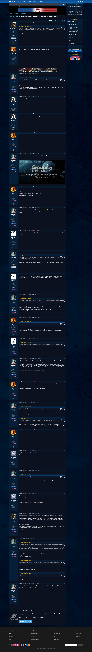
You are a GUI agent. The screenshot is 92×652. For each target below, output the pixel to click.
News (34, 1)
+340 (13, 35)
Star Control (33, 636)
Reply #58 (20, 186)
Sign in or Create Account (25, 621)
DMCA (50, 650)
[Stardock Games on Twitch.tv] (76, 57)
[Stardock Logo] (12, 1)
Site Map (53, 650)
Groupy (10, 639)
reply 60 (29, 255)
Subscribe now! (75, 51)
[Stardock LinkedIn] (77, 59)
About (55, 630)
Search (18, 6)
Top (64, 73)
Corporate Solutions (12, 632)
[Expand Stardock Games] (67, 21)
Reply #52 (20, 47)
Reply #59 (20, 207)
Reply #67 (20, 381)
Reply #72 (20, 493)
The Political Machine (34, 637)
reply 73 (30, 542)
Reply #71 (20, 470)
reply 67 (29, 406)
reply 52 (29, 77)
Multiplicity (11, 637)
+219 (13, 59)
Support (41, 1)
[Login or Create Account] (78, 1)
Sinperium (13, 53)
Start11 (10, 633)
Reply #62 (20, 274)
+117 (13, 464)
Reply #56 (20, 132)
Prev (55, 20)
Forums (55, 642)
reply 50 (29, 26)
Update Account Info (78, 637)
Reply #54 (20, 96)
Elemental (32, 632)
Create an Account (78, 633)
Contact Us (55, 640)
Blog (37, 1)
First (53, 20)
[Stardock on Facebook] (72, 57)
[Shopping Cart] (80, 1)
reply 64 (29, 342)
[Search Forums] (82, 1)
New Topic (62, 4)
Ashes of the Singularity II (35, 630)
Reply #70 (20, 450)
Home (11, 13)
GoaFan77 (13, 80)
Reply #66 (20, 358)
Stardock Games (15, 13)
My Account (77, 632)
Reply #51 (20, 22)
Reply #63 (20, 294)
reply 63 (29, 321)
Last (64, 20)
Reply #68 (20, 402)
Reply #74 (20, 538)
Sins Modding (29, 13)
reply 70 (29, 474)
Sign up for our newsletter (58, 644)
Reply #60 (20, 230)
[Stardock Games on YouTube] (74, 57)
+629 (13, 86)
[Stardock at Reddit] (71, 59)
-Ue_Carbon (13, 457)
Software (19, 1)
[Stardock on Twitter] (70, 57)
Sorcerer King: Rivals (34, 642)
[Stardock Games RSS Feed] (79, 59)
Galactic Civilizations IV (34, 633)
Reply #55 (20, 113)
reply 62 (29, 298)
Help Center (77, 630)
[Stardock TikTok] (75, 59)
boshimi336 (13, 237)
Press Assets (56, 637)
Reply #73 (20, 513)
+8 (13, 127)
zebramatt (13, 103)
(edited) (40, 186)
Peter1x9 (13, 120)
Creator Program (56, 639)
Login (21, 6)
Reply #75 (20, 583)
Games (24, 1)
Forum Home (13, 6)
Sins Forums (36, 22)
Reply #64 (20, 317)
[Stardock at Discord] (73, 59)
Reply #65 (20, 338)
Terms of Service (45, 650)
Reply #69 (20, 429)
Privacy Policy (40, 650)
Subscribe (80, 644)
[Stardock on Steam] (80, 57)
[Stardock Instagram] (78, 57)
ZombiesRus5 (13, 28)
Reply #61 (20, 250)
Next (62, 20)
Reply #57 (20, 153)
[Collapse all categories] (82, 21)
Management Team (57, 633)
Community (29, 1)
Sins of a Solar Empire (22, 13)
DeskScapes (11, 636)
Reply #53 (20, 73)
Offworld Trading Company (35, 639)
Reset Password (77, 636)
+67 (13, 244)
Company (56, 628)
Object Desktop (11, 630)
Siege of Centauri (33, 640)
